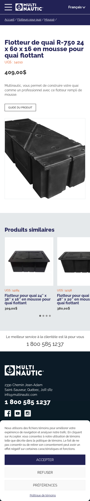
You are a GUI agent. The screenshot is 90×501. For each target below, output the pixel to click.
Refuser (45, 472)
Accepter (45, 460)
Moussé (49, 19)
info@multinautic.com (21, 394)
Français (75, 7)
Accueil (9, 19)
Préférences (45, 485)
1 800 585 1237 (45, 343)
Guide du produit (20, 107)
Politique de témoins (43, 495)
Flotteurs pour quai (29, 19)
